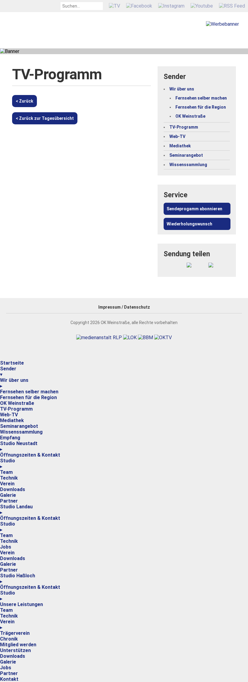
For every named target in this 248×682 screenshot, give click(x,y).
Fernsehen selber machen (201, 98)
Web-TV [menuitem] (9, 415)
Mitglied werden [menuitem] (18, 645)
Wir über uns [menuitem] (14, 383)
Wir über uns (181, 89)
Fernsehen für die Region (200, 107)
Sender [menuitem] (8, 371)
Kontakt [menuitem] (9, 679)
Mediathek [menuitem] (12, 420)
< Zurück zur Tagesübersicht (45, 118)
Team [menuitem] (6, 472)
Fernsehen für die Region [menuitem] (28, 397)
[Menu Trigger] (0, 358)
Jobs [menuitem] (5, 547)
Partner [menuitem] (9, 501)
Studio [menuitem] (7, 463)
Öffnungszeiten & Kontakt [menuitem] (30, 455)
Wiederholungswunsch (189, 223)
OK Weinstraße (190, 116)
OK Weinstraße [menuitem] (17, 403)
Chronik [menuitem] (9, 639)
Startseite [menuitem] (12, 363)
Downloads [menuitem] (12, 489)
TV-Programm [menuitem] (16, 409)
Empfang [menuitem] (10, 438)
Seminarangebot (186, 155)
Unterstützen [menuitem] (15, 650)
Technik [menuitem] (9, 478)
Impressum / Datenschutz (124, 307)
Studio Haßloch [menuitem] (17, 578)
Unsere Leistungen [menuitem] (21, 604)
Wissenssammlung (188, 164)
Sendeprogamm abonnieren (194, 208)
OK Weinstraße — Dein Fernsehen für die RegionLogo (69, 36)
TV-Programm (183, 127)
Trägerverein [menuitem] (15, 633)
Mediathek (180, 145)
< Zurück (24, 101)
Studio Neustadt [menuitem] (19, 446)
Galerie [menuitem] (8, 495)
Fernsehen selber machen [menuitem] (29, 392)
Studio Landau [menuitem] (16, 509)
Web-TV (177, 136)
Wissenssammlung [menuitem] (21, 432)
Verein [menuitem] (7, 484)
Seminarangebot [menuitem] (19, 426)
